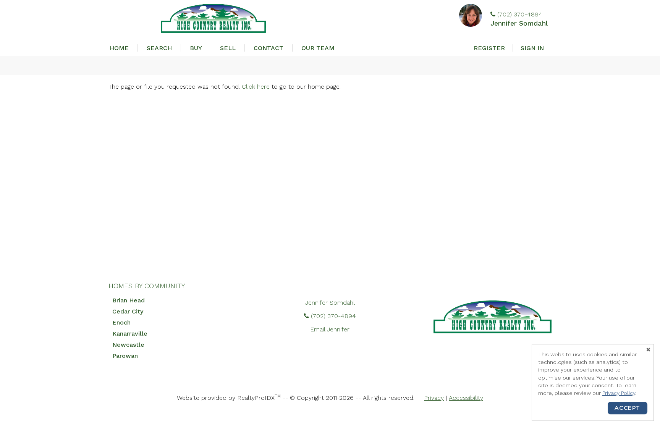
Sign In (532, 48)
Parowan (125, 355)
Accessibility (466, 397)
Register (489, 48)
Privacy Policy (618, 393)
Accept (628, 407)
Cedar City (127, 311)
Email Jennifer (329, 329)
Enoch (121, 322)
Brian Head (128, 300)
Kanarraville (129, 333)
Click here (256, 86)
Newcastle (128, 344)
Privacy (434, 397)
